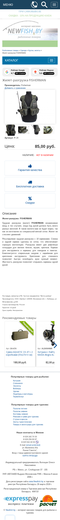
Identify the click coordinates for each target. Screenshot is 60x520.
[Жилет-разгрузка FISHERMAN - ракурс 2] (23, 130)
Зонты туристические (22, 422)
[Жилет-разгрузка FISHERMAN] (30, 107)
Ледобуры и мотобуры (23, 394)
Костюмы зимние (20, 414)
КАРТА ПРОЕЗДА (30, 456)
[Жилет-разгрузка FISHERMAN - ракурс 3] (36, 130)
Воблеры (17, 389)
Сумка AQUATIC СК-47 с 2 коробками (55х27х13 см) (19, 353)
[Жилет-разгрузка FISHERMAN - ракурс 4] (49, 130)
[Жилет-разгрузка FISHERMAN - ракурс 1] (11, 130)
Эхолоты (17, 386)
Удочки (16, 391)
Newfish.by (11, 510)
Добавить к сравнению (15, 88)
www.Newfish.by (36, 481)
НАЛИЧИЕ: (28, 155)
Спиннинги (18, 383)
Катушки (16, 381)
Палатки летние (20, 409)
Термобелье (18, 397)
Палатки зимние (20, 411)
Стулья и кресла (20, 419)
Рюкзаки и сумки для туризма (26, 417)
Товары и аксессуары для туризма (28, 425)
